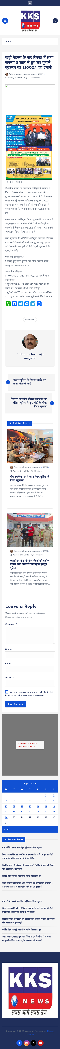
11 (14, 806)
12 (22, 806)
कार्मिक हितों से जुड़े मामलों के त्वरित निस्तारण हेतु (21, 876)
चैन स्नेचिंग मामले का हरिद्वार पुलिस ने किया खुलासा (22, 848)
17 (6, 812)
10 (6, 806)
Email (9, 664)
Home (7, 41)
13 (30, 806)
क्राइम (40, 74)
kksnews (31, 319)
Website (9, 678)
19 (22, 812)
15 (46, 806)
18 (14, 812)
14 (38, 806)
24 (6, 817)
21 (38, 812)
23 (54, 812)
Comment (11, 624)
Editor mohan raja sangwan (22, 74)
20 (30, 812)
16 (54, 806)
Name (9, 649)
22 (46, 812)
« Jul (6, 829)
